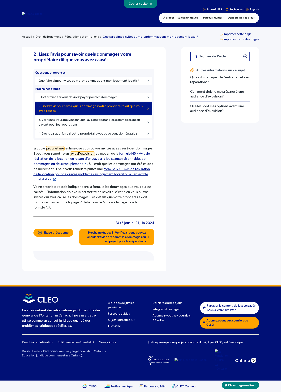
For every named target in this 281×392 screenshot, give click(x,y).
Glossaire (114, 326)
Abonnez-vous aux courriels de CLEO (227, 322)
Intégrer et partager (166, 309)
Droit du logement (48, 36)
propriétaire (55, 148)
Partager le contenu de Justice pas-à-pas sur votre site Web (231, 308)
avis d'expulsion (82, 153)
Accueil (27, 36)
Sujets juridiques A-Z (122, 320)
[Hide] (151, 4)
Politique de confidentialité (76, 342)
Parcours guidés (119, 313)
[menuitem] (188, 18)
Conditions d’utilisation (37, 342)
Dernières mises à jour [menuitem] (241, 17)
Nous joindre (107, 342)
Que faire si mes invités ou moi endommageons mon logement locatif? (150, 36)
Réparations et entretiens (82, 36)
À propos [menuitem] (168, 17)
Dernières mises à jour (167, 303)
